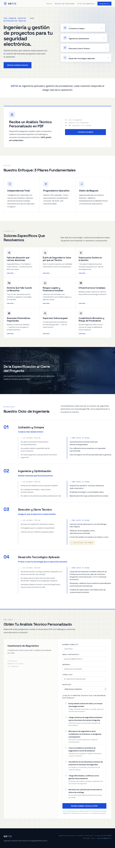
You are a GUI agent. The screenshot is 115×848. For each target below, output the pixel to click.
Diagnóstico (104, 3)
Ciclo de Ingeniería (86, 3)
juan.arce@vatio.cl (104, 838)
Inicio (49, 3)
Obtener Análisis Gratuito (17, 65)
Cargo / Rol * (67, 674)
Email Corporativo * (71, 654)
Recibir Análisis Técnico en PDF (84, 806)
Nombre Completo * (70, 644)
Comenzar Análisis (85, 132)
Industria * (67, 684)
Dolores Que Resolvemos (65, 3)
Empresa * (66, 664)
